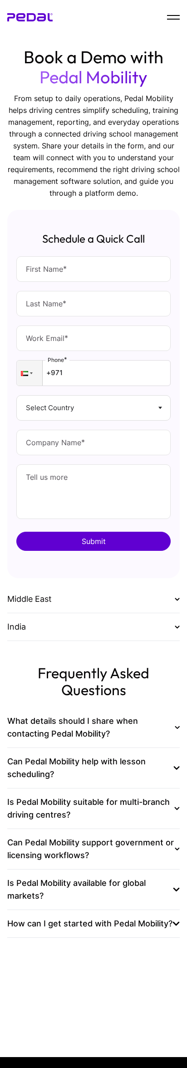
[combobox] (27, 408)
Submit (94, 541)
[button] (29, 373)
